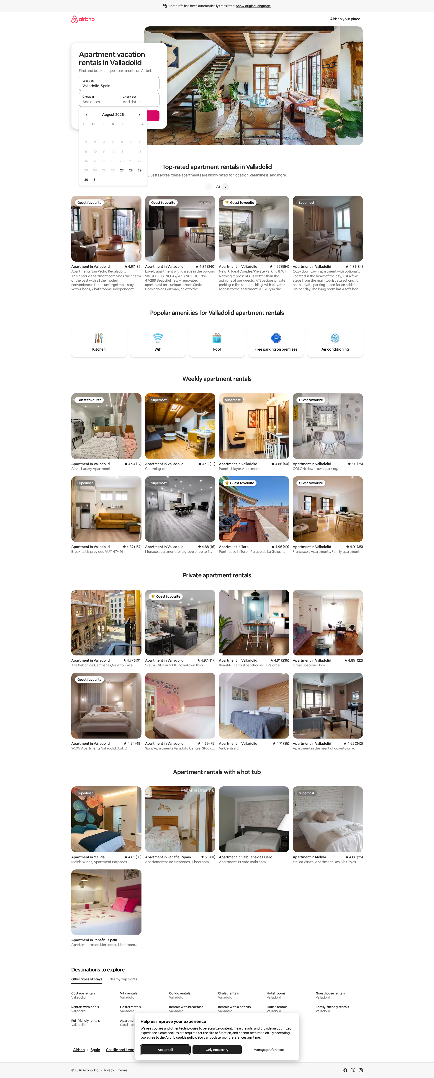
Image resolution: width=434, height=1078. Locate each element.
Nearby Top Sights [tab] (123, 979)
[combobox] (119, 86)
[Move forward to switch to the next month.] (139, 114)
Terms (123, 1070)
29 (139, 170)
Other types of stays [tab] (86, 979)
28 (131, 170)
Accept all (165, 1050)
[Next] (225, 186)
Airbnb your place (345, 19)
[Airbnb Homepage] (83, 19)
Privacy (108, 1070)
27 (122, 170)
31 (95, 180)
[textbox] (99, 101)
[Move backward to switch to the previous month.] (86, 114)
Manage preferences (269, 1050)
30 (86, 180)
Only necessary (217, 1050)
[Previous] (208, 186)
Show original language (253, 6)
